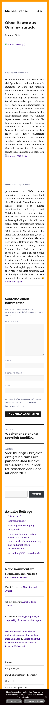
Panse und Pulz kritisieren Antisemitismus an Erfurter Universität (22, 643)
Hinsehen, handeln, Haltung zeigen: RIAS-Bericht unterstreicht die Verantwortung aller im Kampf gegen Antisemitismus (25, 541)
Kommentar (12, 321)
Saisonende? (14, 516)
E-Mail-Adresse (14, 373)
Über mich (10, 681)
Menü (39, 11)
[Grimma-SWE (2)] (24, 57)
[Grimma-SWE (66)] (24, 168)
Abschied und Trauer (16, 577)
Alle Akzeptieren (14, 701)
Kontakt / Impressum (16, 687)
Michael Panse (16, 11)
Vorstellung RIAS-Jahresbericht (24, 553)
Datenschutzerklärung (34, 701)
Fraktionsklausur (16, 521)
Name (9, 360)
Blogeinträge (12, 668)
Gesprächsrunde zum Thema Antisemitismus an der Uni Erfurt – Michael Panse (24, 635)
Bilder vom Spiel (13, 281)
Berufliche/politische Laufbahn (21, 675)
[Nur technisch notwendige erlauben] (45, 697)
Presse (8, 662)
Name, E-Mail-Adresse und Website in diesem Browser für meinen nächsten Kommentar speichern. (23, 402)
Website (9, 386)
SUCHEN (36, 494)
